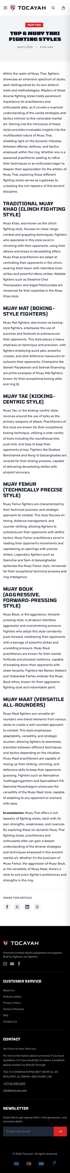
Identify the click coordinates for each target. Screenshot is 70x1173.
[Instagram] (5, 964)
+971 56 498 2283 (14, 1083)
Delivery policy (12, 996)
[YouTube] (12, 964)
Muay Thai (34, 25)
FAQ (5, 1015)
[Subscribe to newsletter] (60, 1131)
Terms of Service (13, 1009)
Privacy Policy (12, 1003)
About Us (8, 990)
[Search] (53, 7)
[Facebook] (19, 964)
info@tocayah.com (15, 1090)
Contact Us (10, 1021)
